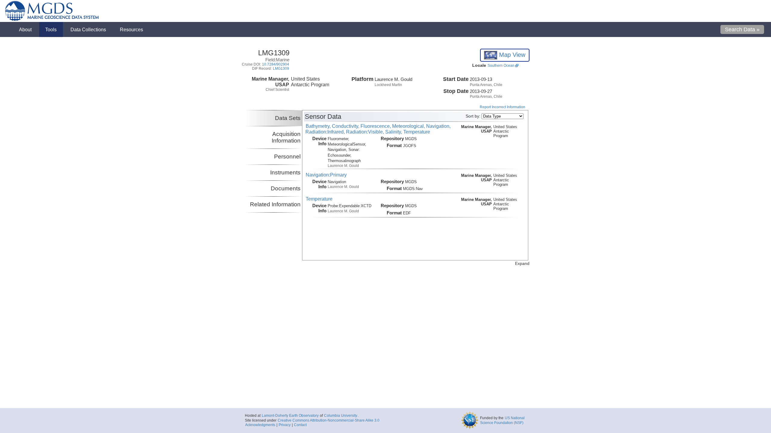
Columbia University (340, 415)
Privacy (285, 425)
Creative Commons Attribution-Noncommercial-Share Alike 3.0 (328, 420)
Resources (131, 29)
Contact (300, 425)
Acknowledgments (260, 425)
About (25, 29)
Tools (51, 29)
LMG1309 (281, 68)
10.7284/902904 (275, 64)
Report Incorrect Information (502, 107)
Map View (511, 54)
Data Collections (88, 29)
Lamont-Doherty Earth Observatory (290, 415)
